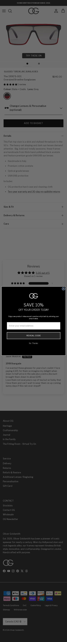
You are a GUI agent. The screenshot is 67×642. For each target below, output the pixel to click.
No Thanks (33, 343)
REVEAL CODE (33, 335)
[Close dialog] (63, 288)
